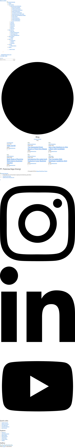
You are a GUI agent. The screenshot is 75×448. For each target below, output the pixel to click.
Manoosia (12, 24)
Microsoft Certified (16, 7)
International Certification (15, 6)
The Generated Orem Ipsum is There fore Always (37, 148)
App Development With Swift (18, 14)
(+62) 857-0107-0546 (7, 176)
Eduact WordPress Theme (41, 171)
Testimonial (4, 437)
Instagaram (12, 40)
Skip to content (3, 0)
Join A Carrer (4, 428)
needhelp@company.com (6, 54)
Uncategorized (10, 142)
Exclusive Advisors (5, 426)
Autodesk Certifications (17, 12)
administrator (12, 148)
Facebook (12, 43)
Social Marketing (52, 144)
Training (12, 22)
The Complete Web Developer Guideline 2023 (58, 160)
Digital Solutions (10, 156)
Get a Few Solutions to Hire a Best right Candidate (58, 148)
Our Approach (5, 425)
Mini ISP (12, 27)
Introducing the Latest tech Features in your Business (37, 160)
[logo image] (5, 52)
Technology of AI (13, 34)
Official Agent (11, 36)
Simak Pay (12, 26)
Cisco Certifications (16, 20)
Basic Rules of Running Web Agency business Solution (15, 161)
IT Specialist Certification (17, 10)
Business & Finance (32, 144)
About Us (4, 432)
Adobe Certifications (16, 8)
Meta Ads (12, 31)
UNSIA (11, 37)
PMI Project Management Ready (19, 15)
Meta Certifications (16, 11)
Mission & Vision (5, 424)
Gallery (10, 47)
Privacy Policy (4, 439)
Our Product (11, 4)
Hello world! (11, 146)
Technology (51, 156)
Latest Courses (5, 422)
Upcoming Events (5, 433)
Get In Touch (12, 49)
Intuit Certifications (16, 19)
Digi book (12, 28)
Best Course (11, 30)
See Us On (11, 39)
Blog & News (4, 435)
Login (4, 446)
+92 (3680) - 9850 (3, 56)
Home (10, 3)
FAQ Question (5, 436)
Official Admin (13, 45)
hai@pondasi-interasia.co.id (8, 177)
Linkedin (12, 41)
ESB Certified (14, 16)
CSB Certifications (15, 18)
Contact (10, 44)
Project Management (14, 35)
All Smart (12, 23)
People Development (14, 32)
